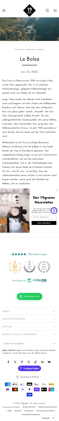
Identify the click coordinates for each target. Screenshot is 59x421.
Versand (18, 410)
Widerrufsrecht (29, 407)
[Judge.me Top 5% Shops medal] (29, 267)
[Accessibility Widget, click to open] (54, 210)
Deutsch (46, 418)
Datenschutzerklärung (47, 407)
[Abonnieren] (55, 343)
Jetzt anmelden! (44, 223)
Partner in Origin (34, 49)
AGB (9, 410)
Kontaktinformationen (31, 414)
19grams (24, 403)
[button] (47, 10)
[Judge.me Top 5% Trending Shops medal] (44, 267)
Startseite (19, 49)
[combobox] (48, 418)
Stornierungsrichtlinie (45, 410)
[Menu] (4, 10)
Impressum (28, 410)
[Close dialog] (57, 190)
